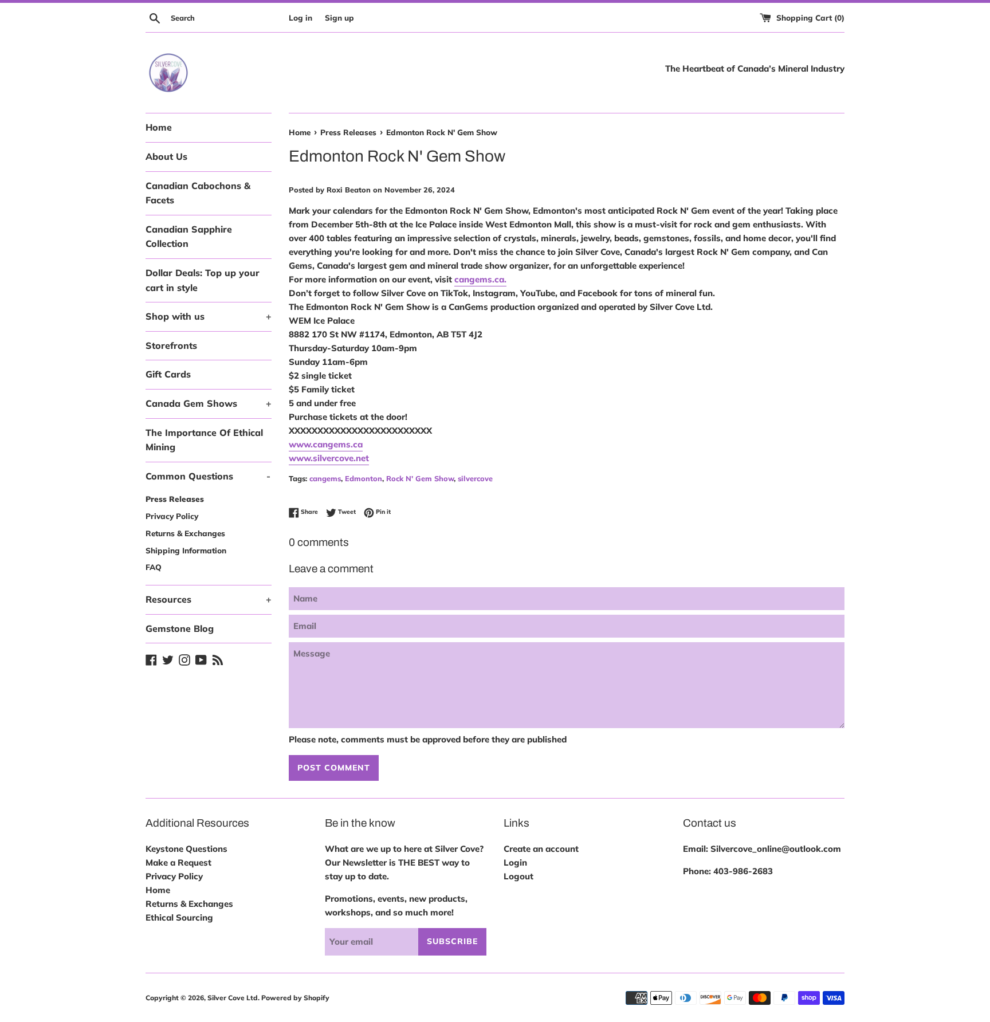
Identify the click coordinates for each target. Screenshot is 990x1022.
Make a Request (178, 862)
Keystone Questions (186, 848)
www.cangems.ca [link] (326, 444)
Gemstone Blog (180, 628)
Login (515, 862)
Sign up (339, 17)
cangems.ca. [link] (480, 279)
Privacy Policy (172, 516)
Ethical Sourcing (179, 917)
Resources (209, 599)
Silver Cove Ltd (232, 997)
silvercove (475, 478)
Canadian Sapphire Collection (189, 236)
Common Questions (208, 476)
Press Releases (175, 499)
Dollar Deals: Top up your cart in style (203, 280)
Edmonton (363, 478)
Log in (300, 17)
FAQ (154, 567)
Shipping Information (186, 550)
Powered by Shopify (295, 997)
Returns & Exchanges (185, 533)
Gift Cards (168, 374)
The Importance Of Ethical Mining (204, 440)
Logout (518, 876)
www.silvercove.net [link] (329, 458)
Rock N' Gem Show (420, 478)
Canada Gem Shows (209, 403)
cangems (325, 478)
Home (159, 127)
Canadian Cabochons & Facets (198, 193)
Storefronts (171, 345)
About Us (166, 156)
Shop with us (209, 316)
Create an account (541, 848)
